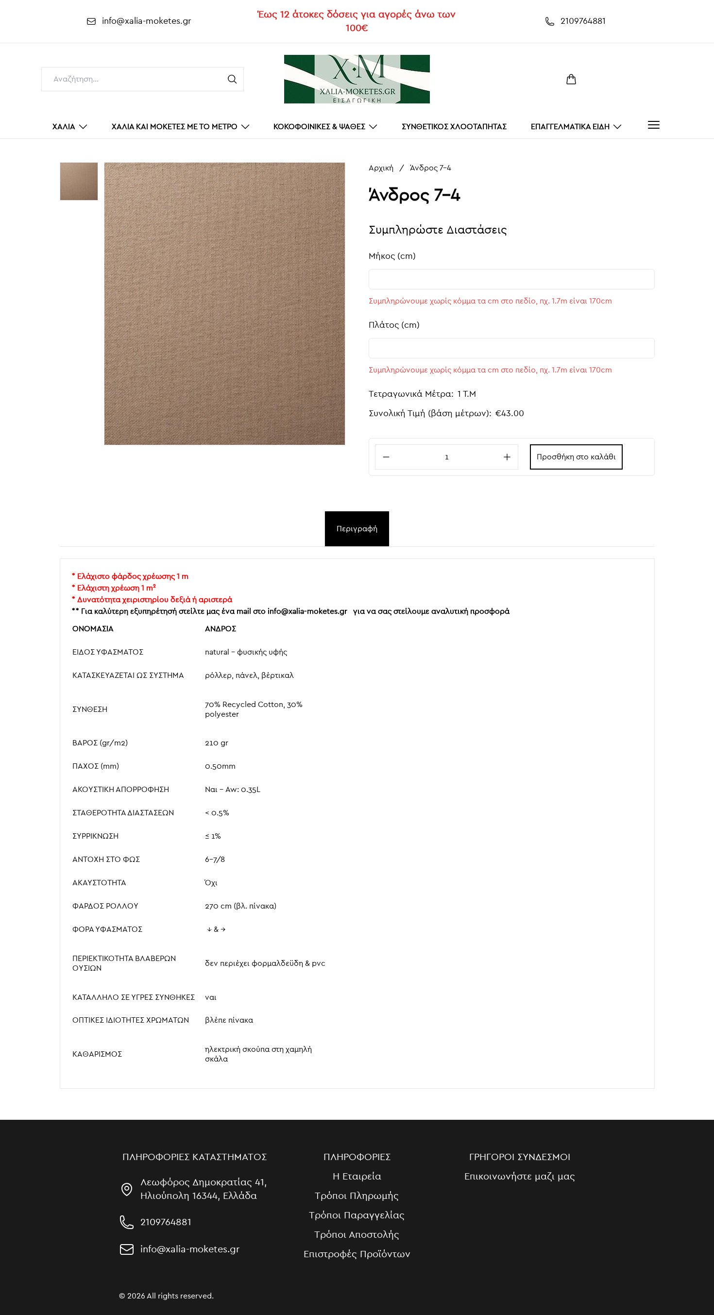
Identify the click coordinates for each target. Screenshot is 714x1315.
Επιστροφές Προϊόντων (357, 1254)
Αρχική (381, 168)
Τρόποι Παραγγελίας (357, 1215)
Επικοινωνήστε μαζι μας (519, 1176)
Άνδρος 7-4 (430, 168)
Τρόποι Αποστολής (356, 1235)
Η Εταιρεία (357, 1176)
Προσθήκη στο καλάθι (576, 457)
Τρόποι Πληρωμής (357, 1196)
